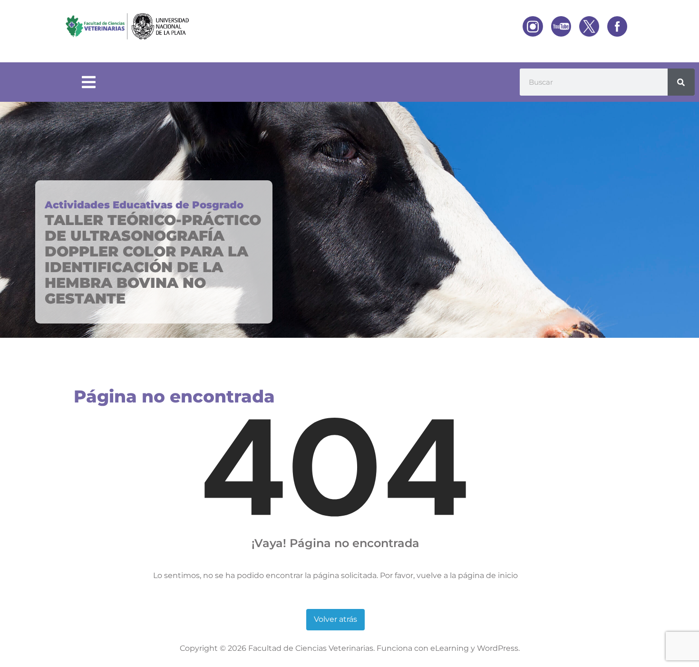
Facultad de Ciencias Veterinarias (310, 648)
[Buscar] (681, 82)
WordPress (497, 648)
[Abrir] (89, 82)
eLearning (449, 648)
